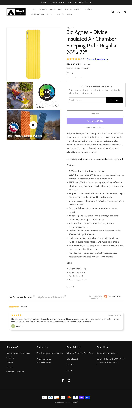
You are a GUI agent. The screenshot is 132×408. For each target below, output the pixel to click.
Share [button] (71, 286)
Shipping (70, 68)
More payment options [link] (94, 127)
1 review (91, 59)
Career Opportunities (15, 371)
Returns (9, 362)
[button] (72, 9)
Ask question (102, 59)
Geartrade (62, 402)
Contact (9, 367)
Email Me (114, 100)
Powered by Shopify (72, 402)
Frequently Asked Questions (18, 353)
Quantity (70, 73)
